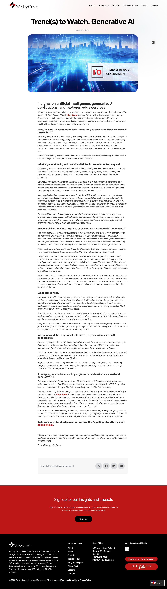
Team (70, 551)
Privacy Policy (85, 580)
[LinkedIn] (114, 466)
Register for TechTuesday (141, 559)
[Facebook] (106, 466)
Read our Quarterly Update (141, 567)
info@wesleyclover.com (103, 560)
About (70, 548)
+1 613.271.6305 (99, 557)
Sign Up (83, 519)
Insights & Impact (75, 562)
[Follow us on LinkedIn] (127, 552)
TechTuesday (74, 559)
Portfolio (115, 5)
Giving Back (73, 566)
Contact (154, 5)
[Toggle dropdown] (91, 5)
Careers (71, 570)
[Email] (121, 466)
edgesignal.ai (45, 424)
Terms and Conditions (70, 580)
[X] (98, 466)
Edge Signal (71, 115)
